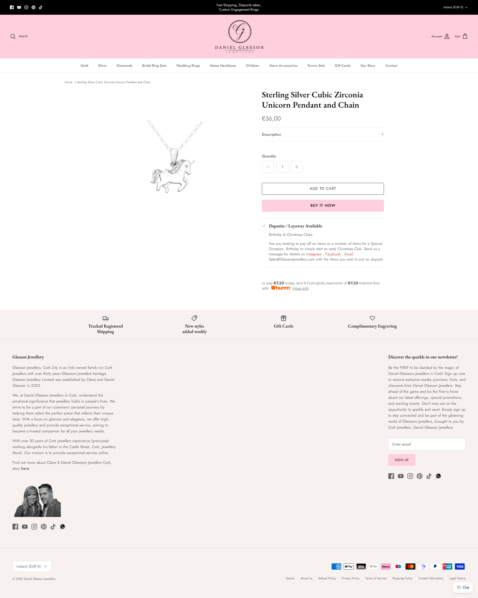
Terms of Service (375, 578)
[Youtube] (19, 7)
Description (271, 134)
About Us (306, 578)
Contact (391, 65)
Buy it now (323, 205)
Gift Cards (343, 65)
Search (290, 578)
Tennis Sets (316, 65)
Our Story (367, 65)
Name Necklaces (223, 65)
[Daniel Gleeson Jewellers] (239, 36)
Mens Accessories (283, 65)
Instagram (314, 254)
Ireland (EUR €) (453, 7)
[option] (172, 167)
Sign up (402, 460)
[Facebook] (12, 7)
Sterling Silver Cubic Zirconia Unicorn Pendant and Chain (114, 82)
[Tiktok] (41, 7)
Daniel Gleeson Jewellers (39, 579)
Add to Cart (323, 188)
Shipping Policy (402, 578)
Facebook (333, 254)
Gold (84, 65)
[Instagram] (26, 7)
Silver (102, 65)
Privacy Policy (350, 578)
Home (68, 82)
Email (349, 254)
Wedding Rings (188, 65)
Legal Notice (457, 578)
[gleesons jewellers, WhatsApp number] (48, 7)
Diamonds (124, 65)
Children (252, 65)
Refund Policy (327, 578)
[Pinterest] (33, 7)
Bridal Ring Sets (154, 65)
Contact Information (430, 578)
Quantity (269, 156)
